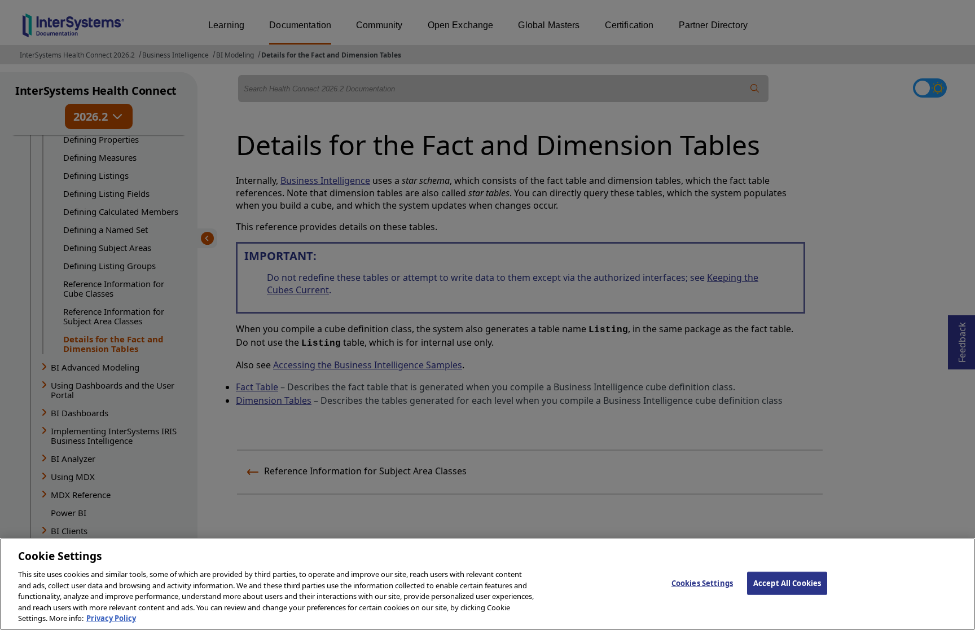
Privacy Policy (111, 618)
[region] (487, 584)
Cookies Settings (702, 583)
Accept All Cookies (787, 583)
